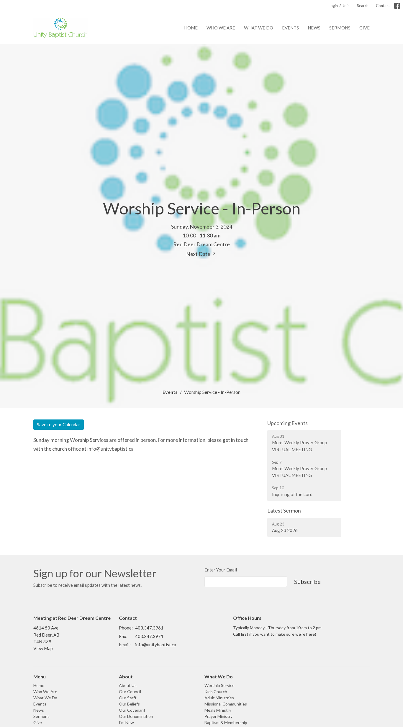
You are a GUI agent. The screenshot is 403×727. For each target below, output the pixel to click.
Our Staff (127, 697)
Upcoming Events (287, 423)
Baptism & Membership (225, 722)
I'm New (126, 722)
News (314, 27)
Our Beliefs (129, 703)
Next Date (198, 254)
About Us (128, 685)
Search (362, 5)
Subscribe (307, 581)
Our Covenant (132, 710)
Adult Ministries (219, 697)
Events (290, 27)
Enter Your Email (220, 569)
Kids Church (215, 691)
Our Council (130, 691)
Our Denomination (136, 716)
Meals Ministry (217, 710)
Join (346, 5)
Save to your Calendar (58, 424)
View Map (43, 648)
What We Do (258, 27)
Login (333, 5)
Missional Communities (225, 703)
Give (364, 27)
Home (191, 27)
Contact (383, 5)
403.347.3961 (149, 627)
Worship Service (219, 685)
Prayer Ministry (218, 716)
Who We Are (221, 27)
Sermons (339, 27)
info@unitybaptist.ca (155, 644)
